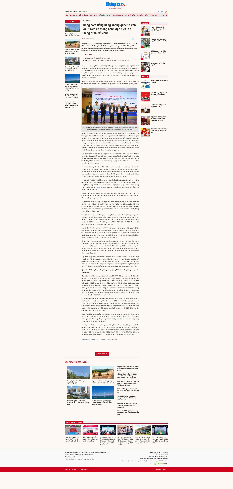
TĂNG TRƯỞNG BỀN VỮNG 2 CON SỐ (159, 81)
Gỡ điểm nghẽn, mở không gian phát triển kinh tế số (158, 52)
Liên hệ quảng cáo (83, 469)
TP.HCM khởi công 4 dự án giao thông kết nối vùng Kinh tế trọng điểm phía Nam (126, 398)
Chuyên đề (145, 77)
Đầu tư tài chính (130, 15)
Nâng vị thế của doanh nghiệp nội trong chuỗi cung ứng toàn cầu (159, 29)
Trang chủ (67, 469)
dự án (136, 217)
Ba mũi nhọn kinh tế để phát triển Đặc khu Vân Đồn (97, 58)
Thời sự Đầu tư (83, 15)
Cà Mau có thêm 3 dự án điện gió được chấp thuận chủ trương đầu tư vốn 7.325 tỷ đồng (102, 402)
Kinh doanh (93, 15)
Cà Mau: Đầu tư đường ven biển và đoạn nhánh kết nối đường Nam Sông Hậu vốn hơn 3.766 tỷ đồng (127, 376)
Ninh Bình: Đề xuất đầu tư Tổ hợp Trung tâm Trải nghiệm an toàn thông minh (127, 405)
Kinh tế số (140, 15)
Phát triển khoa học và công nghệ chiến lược (159, 105)
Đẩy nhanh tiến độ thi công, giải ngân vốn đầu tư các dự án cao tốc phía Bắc (72, 51)
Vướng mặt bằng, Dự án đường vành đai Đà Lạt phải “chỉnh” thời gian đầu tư (128, 390)
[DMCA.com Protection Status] (162, 463)
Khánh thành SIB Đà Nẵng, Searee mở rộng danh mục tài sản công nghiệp (90, 439)
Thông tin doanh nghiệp (74, 422)
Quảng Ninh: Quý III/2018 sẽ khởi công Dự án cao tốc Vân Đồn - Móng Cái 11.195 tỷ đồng (107, 60)
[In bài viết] (133, 38)
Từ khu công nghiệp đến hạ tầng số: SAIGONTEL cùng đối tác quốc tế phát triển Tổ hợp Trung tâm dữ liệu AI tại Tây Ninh (108, 441)
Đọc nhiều (145, 23)
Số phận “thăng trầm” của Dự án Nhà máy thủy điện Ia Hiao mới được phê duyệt (72, 96)
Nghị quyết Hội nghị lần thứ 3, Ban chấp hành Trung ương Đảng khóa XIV (159, 118)
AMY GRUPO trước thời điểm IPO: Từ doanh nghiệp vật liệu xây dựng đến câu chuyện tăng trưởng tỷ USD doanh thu (125, 441)
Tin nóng (72, 21)
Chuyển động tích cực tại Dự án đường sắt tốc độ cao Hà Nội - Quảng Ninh (72, 68)
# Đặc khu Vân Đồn (111, 339)
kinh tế (99, 187)
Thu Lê (83, 38)
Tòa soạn (74, 469)
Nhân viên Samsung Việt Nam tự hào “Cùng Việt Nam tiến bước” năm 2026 (72, 439)
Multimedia (73, 15)
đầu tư (126, 140)
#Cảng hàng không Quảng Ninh (89, 339)
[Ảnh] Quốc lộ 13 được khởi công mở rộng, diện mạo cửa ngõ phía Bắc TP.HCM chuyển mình (128, 383)
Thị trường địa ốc (117, 15)
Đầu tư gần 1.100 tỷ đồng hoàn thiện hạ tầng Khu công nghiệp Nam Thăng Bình (128, 412)
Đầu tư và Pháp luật (151, 15)
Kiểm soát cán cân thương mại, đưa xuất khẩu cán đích (159, 40)
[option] (73, 433)
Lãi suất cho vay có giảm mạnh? (158, 64)
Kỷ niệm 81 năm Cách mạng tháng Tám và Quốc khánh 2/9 (159, 130)
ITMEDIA (164, 469)
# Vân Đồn (102, 339)
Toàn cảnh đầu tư (104, 15)
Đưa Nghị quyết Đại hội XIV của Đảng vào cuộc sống (159, 93)
